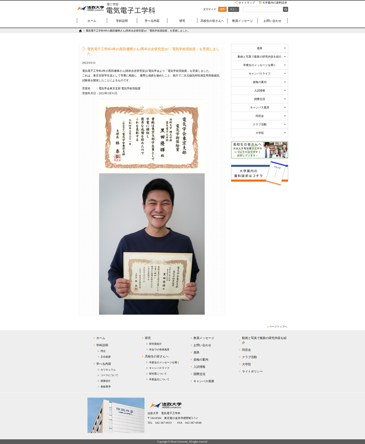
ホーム (91, 20)
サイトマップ (246, 2)
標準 (222, 9)
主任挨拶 (106, 356)
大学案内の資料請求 (274, 2)
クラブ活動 (260, 124)
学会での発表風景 (159, 349)
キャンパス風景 (259, 107)
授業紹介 (106, 380)
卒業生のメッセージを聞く (259, 65)
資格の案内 (260, 82)
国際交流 (259, 99)
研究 (182, 20)
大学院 (260, 132)
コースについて (109, 375)
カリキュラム (108, 369)
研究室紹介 (155, 343)
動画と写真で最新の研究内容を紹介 (260, 56)
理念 (103, 351)
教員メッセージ (242, 20)
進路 (259, 48)
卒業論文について (159, 379)
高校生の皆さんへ (212, 20)
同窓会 (260, 116)
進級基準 (106, 386)
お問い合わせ (272, 20)
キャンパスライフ (260, 73)
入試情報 (259, 90)
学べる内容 (152, 20)
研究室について (158, 373)
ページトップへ (278, 326)
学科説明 (122, 20)
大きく (233, 9)
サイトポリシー (252, 371)
